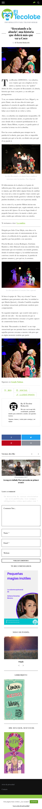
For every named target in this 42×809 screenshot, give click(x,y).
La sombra (21, 223)
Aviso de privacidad (8, 784)
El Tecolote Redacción (22, 42)
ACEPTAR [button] (34, 802)
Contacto (4, 789)
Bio (9, 390)
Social (23, 390)
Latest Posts (26, 394)
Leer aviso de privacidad (21, 806)
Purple (21, 662)
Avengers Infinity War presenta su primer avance (21, 481)
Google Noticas (17, 381)
